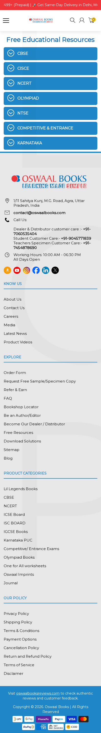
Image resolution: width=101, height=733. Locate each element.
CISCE (23, 68)
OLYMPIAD (28, 98)
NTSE (22, 113)
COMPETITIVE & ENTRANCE (45, 128)
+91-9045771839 (76, 238)
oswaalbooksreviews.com (38, 693)
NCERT (24, 83)
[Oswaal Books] (41, 20)
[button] (73, 21)
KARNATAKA (29, 143)
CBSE (22, 53)
